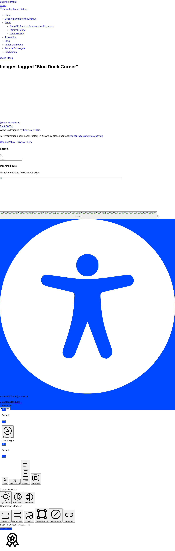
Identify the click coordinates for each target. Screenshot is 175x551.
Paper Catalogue (14, 44)
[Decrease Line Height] (4, 456)
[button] (158, 216)
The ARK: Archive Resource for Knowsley (32, 26)
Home (8, 15)
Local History (17, 33)
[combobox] (78, 215)
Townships (10, 37)
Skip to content (8, 1)
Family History (17, 29)
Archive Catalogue (15, 48)
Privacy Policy (24, 142)
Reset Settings (6, 529)
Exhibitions (11, 52)
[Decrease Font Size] (4, 421)
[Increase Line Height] (4, 444)
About (8, 22)
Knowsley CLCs (31, 130)
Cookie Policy (7, 142)
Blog (7, 41)
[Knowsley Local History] (14, 9)
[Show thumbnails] (10, 122)
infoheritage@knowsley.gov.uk (86, 135)
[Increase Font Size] (4, 409)
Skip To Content (9, 524)
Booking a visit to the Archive (21, 18)
